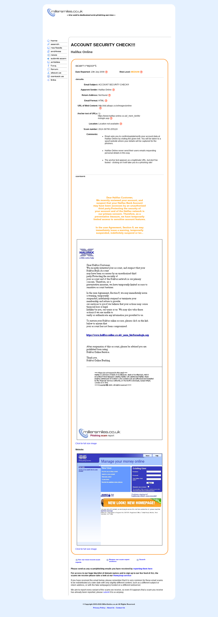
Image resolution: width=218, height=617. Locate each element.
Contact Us (120, 608)
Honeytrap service (122, 575)
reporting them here (142, 569)
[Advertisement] (109, 26)
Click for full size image (86, 443)
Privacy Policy (99, 608)
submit (106, 592)
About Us (110, 608)
